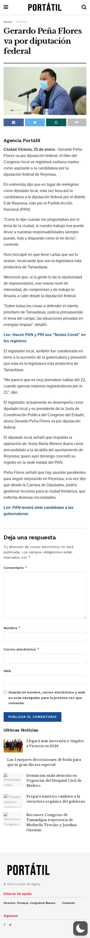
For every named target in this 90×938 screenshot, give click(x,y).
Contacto (68, 903)
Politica (21, 22)
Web (7, 671)
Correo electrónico (21, 649)
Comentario (15, 567)
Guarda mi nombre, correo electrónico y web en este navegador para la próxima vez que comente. (46, 697)
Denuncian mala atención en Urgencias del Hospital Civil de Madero (54, 780)
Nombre (12, 627)
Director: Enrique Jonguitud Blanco (29, 903)
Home (8, 22)
